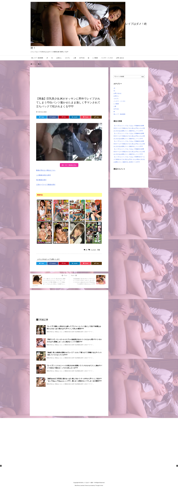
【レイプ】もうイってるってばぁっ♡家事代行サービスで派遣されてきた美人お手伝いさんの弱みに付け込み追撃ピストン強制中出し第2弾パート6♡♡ (129, 159)
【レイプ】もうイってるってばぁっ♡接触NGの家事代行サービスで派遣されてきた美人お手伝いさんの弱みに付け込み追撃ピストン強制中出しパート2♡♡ (129, 143)
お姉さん (116, 96)
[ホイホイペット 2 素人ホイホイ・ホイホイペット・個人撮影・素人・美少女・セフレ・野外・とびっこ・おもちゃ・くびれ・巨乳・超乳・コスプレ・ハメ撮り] (45, 232)
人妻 (115, 106)
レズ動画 (116, 103)
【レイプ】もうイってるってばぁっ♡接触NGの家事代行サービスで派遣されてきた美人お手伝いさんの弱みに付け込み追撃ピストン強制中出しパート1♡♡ (129, 151)
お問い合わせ (117, 93)
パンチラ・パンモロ (119, 101)
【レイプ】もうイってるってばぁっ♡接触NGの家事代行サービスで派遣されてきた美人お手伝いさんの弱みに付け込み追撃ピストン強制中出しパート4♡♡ (129, 128)
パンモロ (93, 249)
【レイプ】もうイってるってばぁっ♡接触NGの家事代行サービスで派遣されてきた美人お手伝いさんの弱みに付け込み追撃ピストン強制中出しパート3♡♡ (129, 136)
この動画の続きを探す (43, 175)
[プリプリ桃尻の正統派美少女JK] (77, 232)
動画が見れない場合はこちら (45, 170)
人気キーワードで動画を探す (45, 184)
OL (114, 91)
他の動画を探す (41, 180)
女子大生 (116, 109)
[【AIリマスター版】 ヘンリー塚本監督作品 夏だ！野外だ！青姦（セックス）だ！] (94, 232)
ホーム (34, 64)
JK (40, 64)
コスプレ (116, 98)
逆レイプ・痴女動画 (119, 114)
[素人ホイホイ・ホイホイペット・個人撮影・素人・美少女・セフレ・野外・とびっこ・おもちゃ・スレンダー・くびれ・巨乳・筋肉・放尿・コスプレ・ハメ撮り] (45, 210)
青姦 (98, 249)
